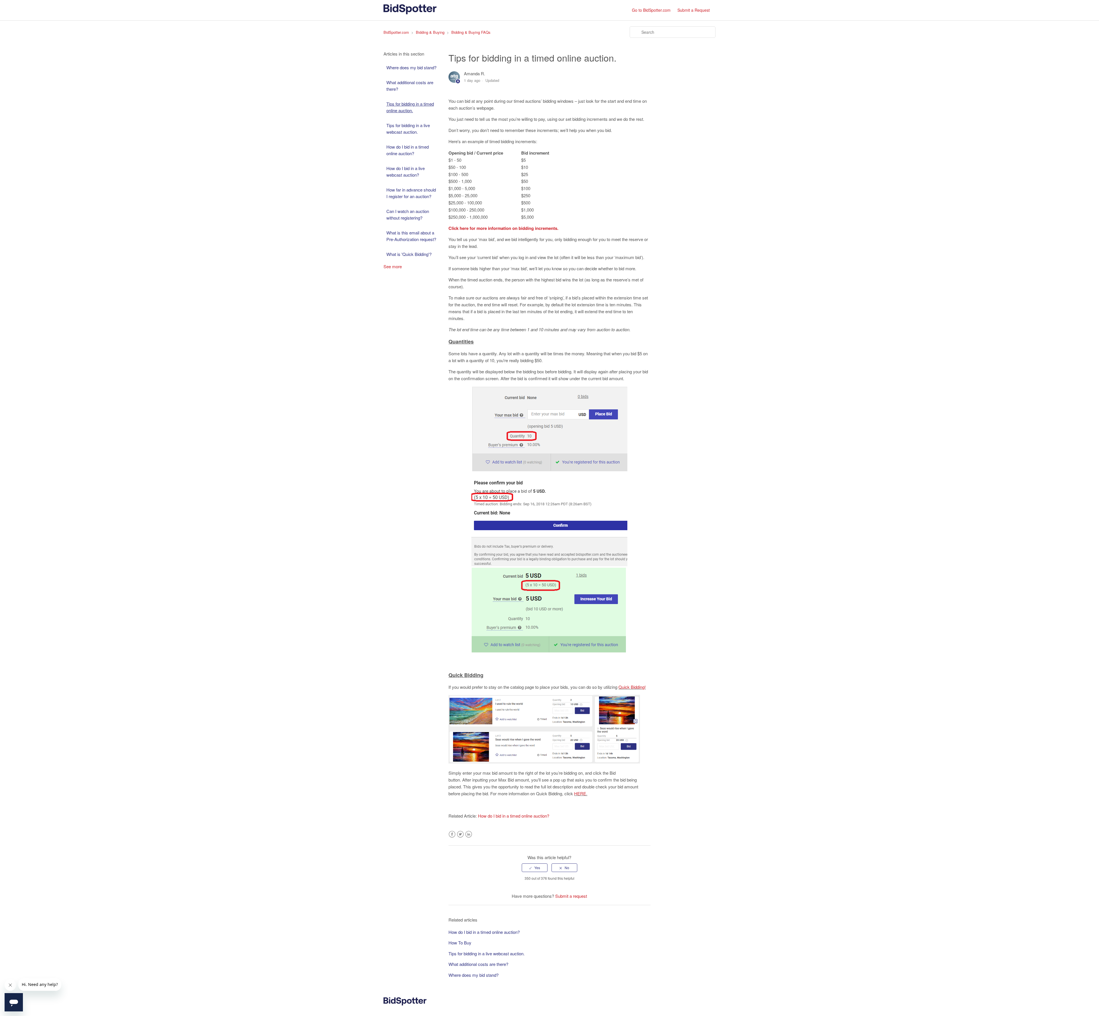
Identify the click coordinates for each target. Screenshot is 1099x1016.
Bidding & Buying (430, 32)
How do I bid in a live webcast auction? (405, 171)
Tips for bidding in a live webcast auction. (408, 128)
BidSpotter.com (396, 32)
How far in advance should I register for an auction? (411, 193)
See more (393, 266)
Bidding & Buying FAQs (471, 32)
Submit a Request (693, 10)
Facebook (452, 834)
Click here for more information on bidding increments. (503, 228)
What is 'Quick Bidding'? (409, 254)
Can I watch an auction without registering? (407, 214)
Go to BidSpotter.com (651, 10)
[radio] (534, 867)
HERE (580, 793)
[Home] (410, 13)
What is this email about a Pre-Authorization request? (411, 236)
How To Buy (459, 943)
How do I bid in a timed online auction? (407, 150)
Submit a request (571, 896)
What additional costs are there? (409, 85)
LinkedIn (468, 834)
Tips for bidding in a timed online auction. (410, 107)
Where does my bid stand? (411, 67)
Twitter (460, 834)
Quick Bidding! (632, 687)
